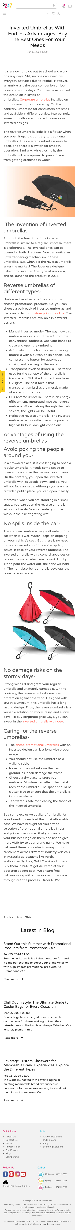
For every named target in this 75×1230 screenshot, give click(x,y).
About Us (11, 1136)
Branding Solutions (53, 1146)
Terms (9, 1143)
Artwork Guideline (52, 1136)
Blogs (9, 1153)
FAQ (45, 1143)
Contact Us (11, 1140)
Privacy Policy (13, 1146)
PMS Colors (49, 1140)
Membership (12, 1157)
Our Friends (12, 1150)
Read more (11, 979)
